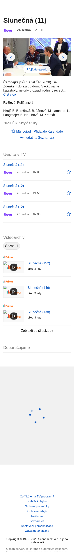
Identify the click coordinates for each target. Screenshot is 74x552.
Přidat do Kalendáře (48, 131)
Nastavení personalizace (37, 525)
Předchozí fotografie (11, 57)
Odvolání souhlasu (37, 530)
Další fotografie (63, 57)
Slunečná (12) (13, 186)
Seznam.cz (37, 521)
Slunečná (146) (39, 287)
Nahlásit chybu (37, 501)
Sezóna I (11, 246)
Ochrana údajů (37, 511)
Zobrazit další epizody (37, 330)
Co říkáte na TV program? (37, 496)
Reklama (37, 516)
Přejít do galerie (37, 69)
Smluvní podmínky (37, 506)
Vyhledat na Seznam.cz (37, 137)
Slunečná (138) (39, 312)
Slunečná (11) (13, 164)
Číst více (9, 94)
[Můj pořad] (69, 172)
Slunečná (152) (39, 263)
